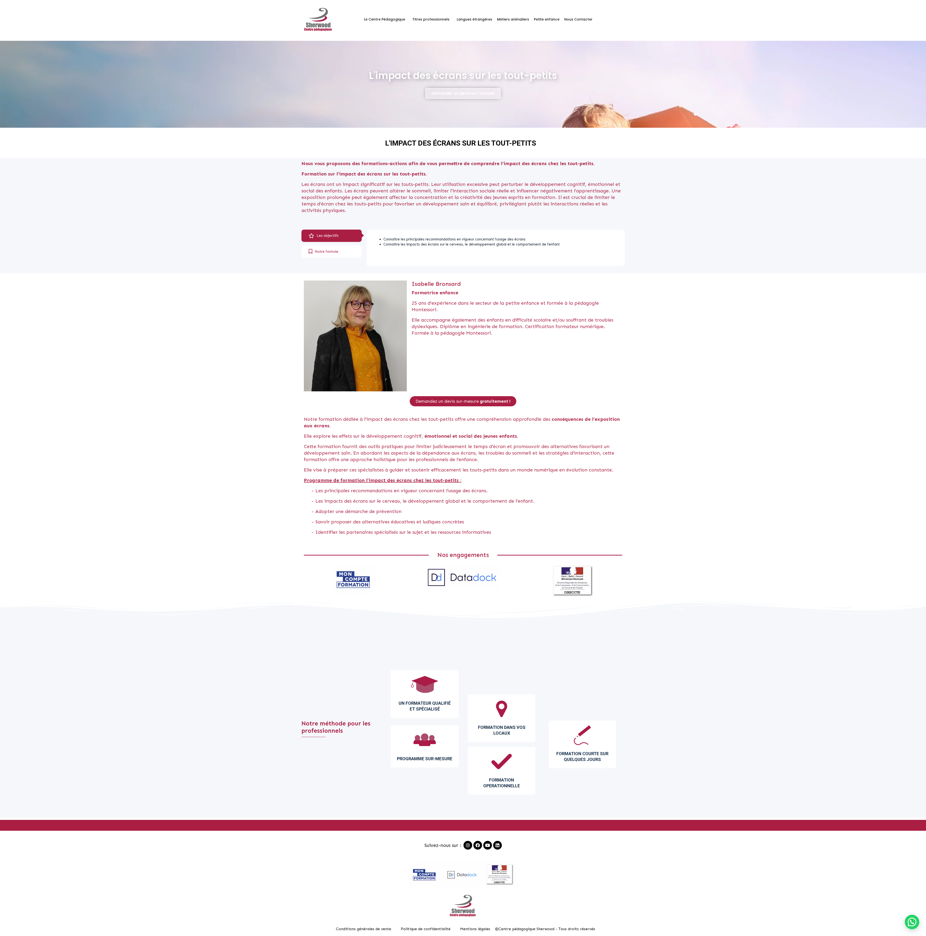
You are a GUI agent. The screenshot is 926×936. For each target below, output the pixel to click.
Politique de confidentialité (425, 929)
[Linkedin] (497, 845)
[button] (463, 93)
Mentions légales (475, 929)
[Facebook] (477, 845)
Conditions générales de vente (363, 929)
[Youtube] (487, 845)
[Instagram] (467, 845)
